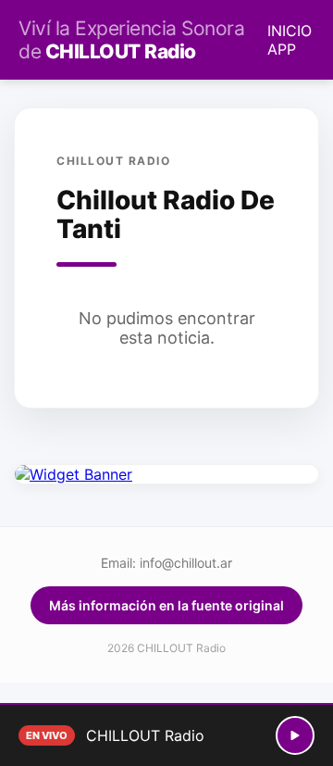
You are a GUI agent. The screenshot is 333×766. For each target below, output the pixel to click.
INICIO (289, 30)
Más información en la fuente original (166, 605)
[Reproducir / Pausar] (295, 735)
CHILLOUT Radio (131, 40)
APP (281, 49)
